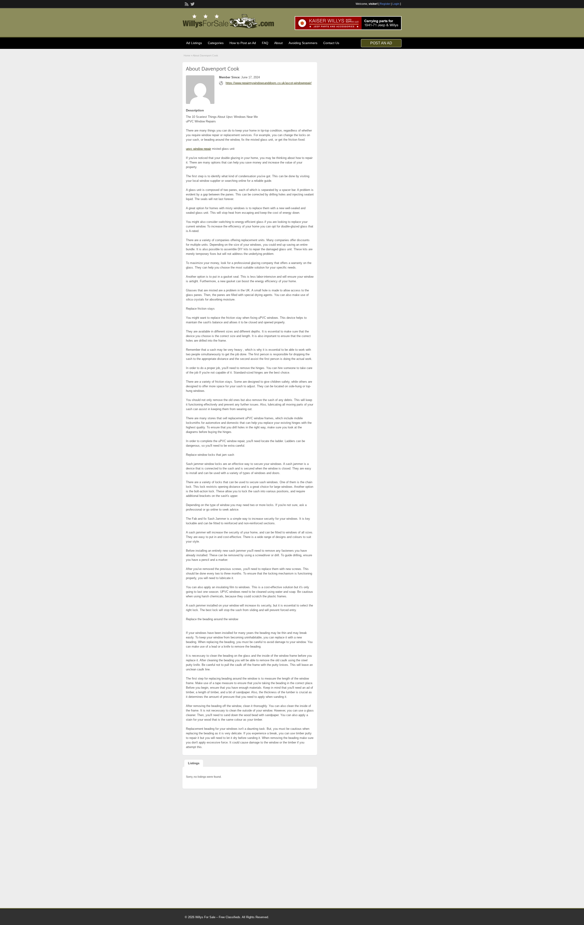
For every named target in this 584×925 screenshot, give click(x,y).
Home (187, 55)
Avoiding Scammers (303, 43)
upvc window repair (198, 148)
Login (395, 3)
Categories (216, 43)
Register (385, 3)
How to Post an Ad (242, 43)
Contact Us (331, 43)
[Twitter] (192, 3)
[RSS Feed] (186, 3)
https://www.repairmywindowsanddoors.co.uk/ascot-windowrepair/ (269, 83)
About (278, 43)
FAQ (265, 43)
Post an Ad (381, 43)
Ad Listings (194, 43)
